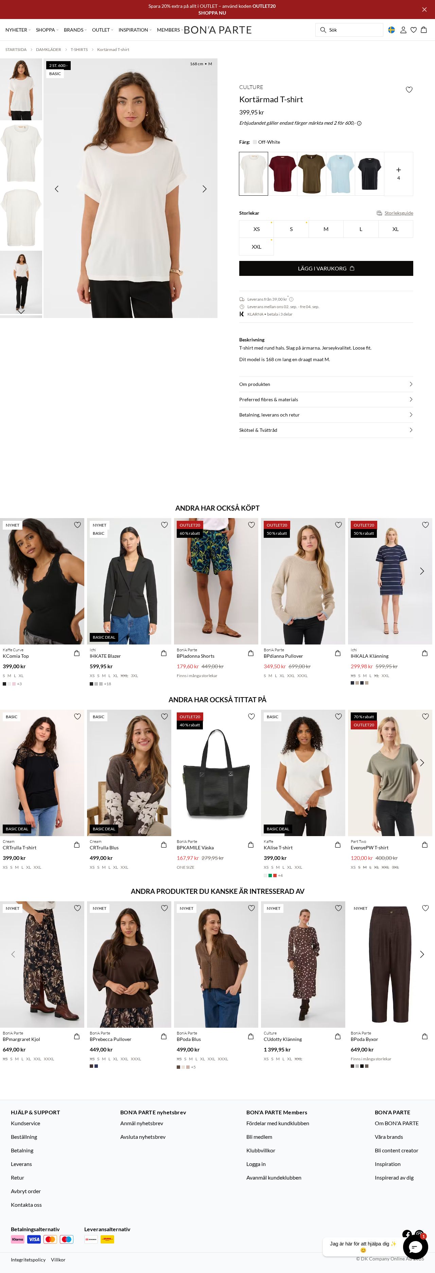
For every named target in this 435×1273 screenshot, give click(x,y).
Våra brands (389, 1136)
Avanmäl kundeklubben (273, 1177)
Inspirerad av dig (394, 1177)
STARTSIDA (16, 49)
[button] (326, 384)
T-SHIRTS (79, 49)
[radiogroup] (326, 237)
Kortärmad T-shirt (113, 49)
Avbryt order (26, 1191)
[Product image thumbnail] (21, 88)
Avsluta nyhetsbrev (143, 1136)
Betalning (22, 1150)
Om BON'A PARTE (397, 1123)
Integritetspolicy (28, 1259)
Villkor (58, 1259)
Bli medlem (259, 1136)
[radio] (256, 229)
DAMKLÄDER (48, 49)
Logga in (256, 1164)
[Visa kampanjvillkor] (359, 123)
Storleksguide (399, 213)
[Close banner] (424, 9)
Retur (17, 1177)
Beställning (24, 1136)
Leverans (21, 1164)
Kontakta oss (26, 1204)
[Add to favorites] (409, 89)
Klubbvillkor (260, 1150)
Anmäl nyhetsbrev (141, 1123)
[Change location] (391, 29)
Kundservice (25, 1123)
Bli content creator (396, 1150)
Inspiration (388, 1164)
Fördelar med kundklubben (277, 1123)
